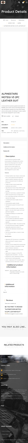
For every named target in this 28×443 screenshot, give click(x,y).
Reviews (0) (6, 151)
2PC (12, 130)
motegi (14, 132)
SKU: (3, 121)
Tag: (3, 130)
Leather (19, 23)
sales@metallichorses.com (14, 378)
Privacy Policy (5, 434)
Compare (17, 116)
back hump (21, 130)
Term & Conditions (6, 431)
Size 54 (5, 292)
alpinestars (16, 130)
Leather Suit (9, 132)
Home (6, 20)
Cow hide (4, 132)
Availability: (5, 124)
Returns (4, 416)
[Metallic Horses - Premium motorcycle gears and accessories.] (3, 2)
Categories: (5, 127)
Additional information (9, 147)
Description (6, 143)
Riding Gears (21, 20)
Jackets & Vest (11, 23)
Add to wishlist (7, 116)
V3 (17, 132)
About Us (4, 410)
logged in (13, 313)
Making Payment (6, 419)
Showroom (13, 20)
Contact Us (4, 413)
